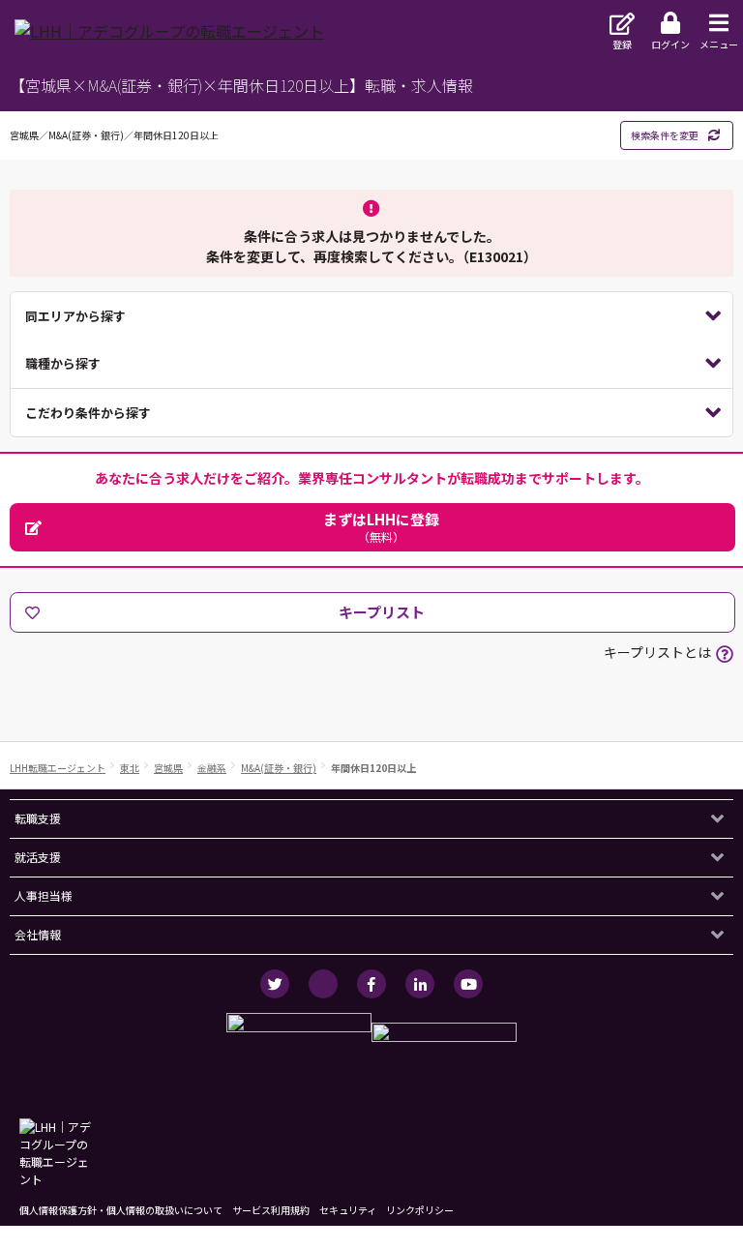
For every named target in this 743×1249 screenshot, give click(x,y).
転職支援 (38, 818)
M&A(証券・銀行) (278, 767)
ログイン (670, 44)
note (323, 983)
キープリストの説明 (724, 654)
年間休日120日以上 (373, 767)
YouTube (468, 983)
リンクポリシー (420, 1210)
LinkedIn (419, 983)
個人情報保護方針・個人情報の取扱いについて (121, 1210)
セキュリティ (347, 1210)
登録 (622, 44)
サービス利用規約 (271, 1210)
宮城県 (168, 767)
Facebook (371, 983)
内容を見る (371, 316)
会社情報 (38, 934)
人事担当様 (44, 895)
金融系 (211, 767)
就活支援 (38, 856)
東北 (129, 767)
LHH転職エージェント (57, 767)
